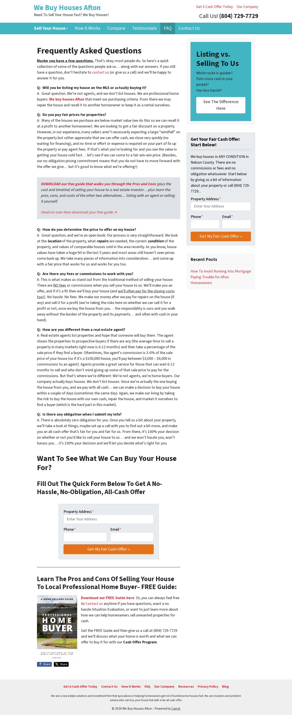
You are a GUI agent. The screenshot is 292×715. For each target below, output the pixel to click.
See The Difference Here (221, 105)
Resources (186, 686)
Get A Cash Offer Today (214, 6)
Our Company (247, 6)
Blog (225, 686)
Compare (116, 28)
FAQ (168, 28)
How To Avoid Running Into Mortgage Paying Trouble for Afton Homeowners (220, 277)
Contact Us (189, 28)
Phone (69, 529)
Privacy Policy (208, 686)
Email (115, 529)
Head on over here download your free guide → (79, 212)
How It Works (87, 28)
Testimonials (144, 28)
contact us (100, 72)
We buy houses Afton (66, 99)
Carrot (175, 708)
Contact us (94, 603)
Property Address (78, 511)
